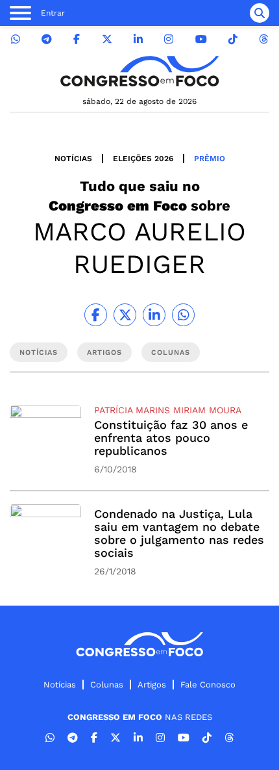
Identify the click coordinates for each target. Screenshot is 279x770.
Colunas (106, 684)
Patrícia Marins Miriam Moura (167, 410)
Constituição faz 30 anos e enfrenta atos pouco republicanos (171, 437)
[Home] (139, 71)
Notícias (73, 158)
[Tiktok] (232, 39)
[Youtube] (201, 39)
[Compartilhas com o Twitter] (125, 314)
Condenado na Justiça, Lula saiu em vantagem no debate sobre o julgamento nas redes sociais (179, 533)
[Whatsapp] (15, 39)
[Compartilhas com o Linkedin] (154, 314)
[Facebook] (76, 39)
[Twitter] (107, 39)
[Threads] (263, 39)
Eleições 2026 (143, 158)
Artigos (152, 684)
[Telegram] (47, 39)
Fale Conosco (208, 684)
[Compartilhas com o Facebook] (95, 314)
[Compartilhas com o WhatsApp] (183, 314)
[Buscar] (259, 13)
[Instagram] (168, 39)
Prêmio (209, 158)
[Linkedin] (138, 39)
